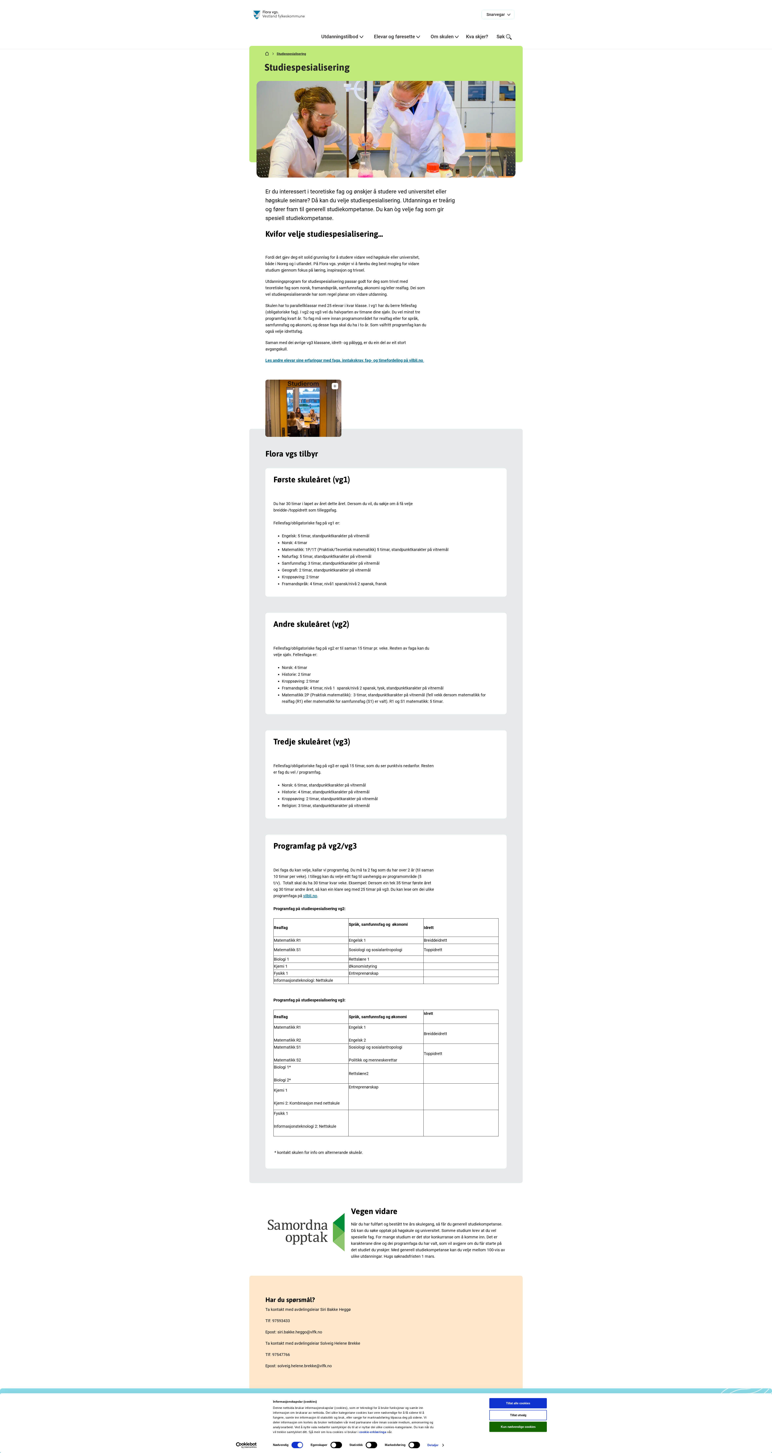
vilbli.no (310, 895)
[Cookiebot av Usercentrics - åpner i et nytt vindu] (246, 1445)
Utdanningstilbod (339, 36)
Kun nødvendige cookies (518, 1426)
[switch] (336, 1445)
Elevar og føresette (394, 36)
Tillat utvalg (518, 1415)
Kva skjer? (477, 36)
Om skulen (442, 36)
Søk (501, 36)
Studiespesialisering (291, 54)
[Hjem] (267, 54)
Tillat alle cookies (518, 1403)
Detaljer (432, 1445)
